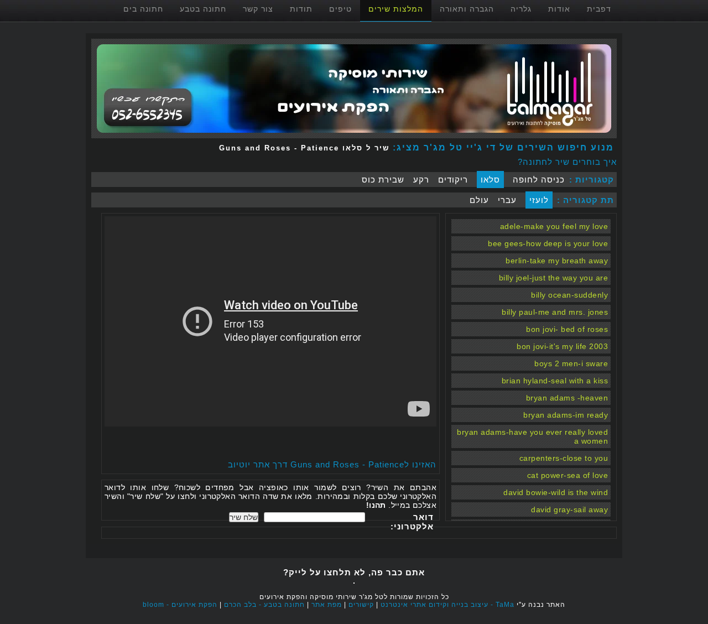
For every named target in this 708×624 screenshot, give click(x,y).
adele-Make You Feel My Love (554, 226)
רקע (421, 179)
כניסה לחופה (539, 179)
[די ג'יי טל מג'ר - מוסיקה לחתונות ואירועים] (354, 135)
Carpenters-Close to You (563, 458)
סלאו (490, 179)
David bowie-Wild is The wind (555, 492)
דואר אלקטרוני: (412, 521)
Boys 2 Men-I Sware (571, 363)
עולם (479, 200)
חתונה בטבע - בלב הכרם (264, 605)
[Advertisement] (307, 443)
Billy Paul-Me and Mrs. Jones (555, 312)
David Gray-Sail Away (569, 509)
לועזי (539, 200)
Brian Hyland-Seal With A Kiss (555, 380)
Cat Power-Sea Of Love (567, 475)
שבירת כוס (383, 179)
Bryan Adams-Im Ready (565, 414)
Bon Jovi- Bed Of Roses (567, 329)
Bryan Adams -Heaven (567, 397)
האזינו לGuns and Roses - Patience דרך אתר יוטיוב (332, 464)
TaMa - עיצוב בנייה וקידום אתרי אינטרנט (447, 605)
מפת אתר (326, 605)
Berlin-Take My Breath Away (557, 260)
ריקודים (453, 179)
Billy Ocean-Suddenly (569, 294)
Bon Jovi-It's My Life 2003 (562, 346)
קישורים (361, 605)
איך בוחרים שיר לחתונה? (567, 162)
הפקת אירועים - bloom (180, 605)
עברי (507, 200)
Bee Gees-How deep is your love (548, 243)
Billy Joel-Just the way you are (553, 277)
